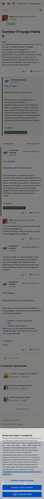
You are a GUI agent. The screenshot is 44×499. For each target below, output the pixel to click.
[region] (22, 463)
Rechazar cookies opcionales (22, 487)
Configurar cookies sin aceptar (22, 480)
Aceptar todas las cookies (22, 494)
